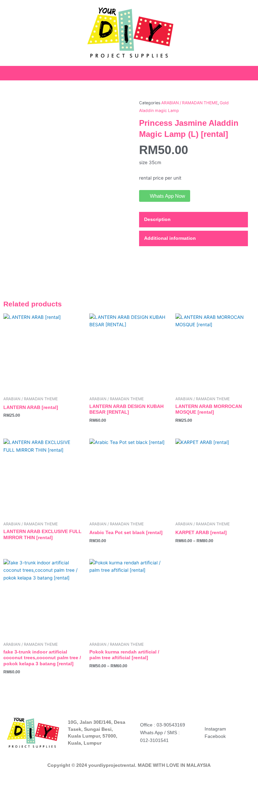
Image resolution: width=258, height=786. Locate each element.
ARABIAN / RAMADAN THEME (189, 102)
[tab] (193, 219)
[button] (253, 71)
